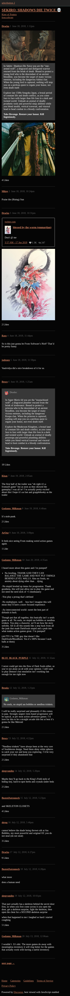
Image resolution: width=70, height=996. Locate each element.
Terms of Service (45, 981)
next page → (8, 963)
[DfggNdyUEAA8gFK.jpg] (28, 149)
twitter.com (10, 222)
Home (4, 981)
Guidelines (28, 981)
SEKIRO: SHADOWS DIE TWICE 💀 (31, 10)
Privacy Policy (9, 986)
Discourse (18, 992)
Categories (15, 981)
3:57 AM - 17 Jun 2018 (16, 242)
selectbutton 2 (8, 3)
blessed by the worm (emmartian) (32, 227)
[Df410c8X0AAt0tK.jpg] (28, 284)
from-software (7, 17)
